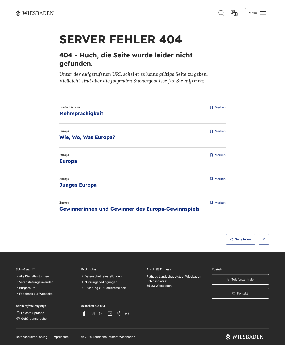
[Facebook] (84, 314)
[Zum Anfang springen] (264, 239)
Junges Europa (78, 185)
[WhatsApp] (127, 314)
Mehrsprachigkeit (81, 113)
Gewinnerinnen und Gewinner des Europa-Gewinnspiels (129, 209)
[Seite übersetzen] (234, 13)
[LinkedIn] (110, 314)
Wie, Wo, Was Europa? (87, 137)
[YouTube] (101, 314)
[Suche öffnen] (221, 13)
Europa (68, 161)
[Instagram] (93, 314)
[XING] (118, 314)
